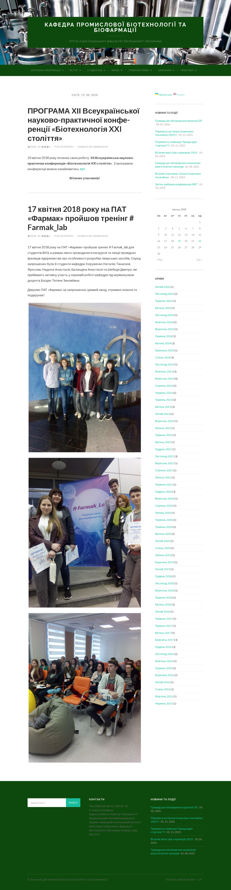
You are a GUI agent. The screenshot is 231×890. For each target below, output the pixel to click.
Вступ (74, 70)
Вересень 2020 (164, 498)
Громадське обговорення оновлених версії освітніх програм (178, 164)
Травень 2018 (163, 597)
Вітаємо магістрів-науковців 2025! (176, 152)
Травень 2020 (163, 526)
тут (82, 169)
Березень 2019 (164, 562)
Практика (187, 70)
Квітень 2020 (163, 533)
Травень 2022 (163, 435)
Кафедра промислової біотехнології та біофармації (116, 27)
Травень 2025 (163, 300)
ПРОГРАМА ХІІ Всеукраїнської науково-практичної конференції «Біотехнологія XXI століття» (84, 124)
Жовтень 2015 (164, 696)
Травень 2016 (163, 668)
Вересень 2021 (164, 463)
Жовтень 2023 (164, 371)
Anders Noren (186, 879)
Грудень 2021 (163, 449)
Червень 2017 (163, 618)
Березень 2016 (164, 675)
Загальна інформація (46, 70)
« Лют (160, 259)
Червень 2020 (163, 519)
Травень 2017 (163, 625)
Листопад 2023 (164, 364)
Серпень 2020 (164, 505)
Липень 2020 (163, 512)
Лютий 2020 (162, 540)
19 (179, 241)
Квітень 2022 (163, 442)
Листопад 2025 (164, 293)
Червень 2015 (163, 703)
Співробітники (139, 70)
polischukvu (64, 146)
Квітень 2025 (163, 308)
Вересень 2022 (164, 421)
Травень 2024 (163, 336)
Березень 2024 (164, 350)
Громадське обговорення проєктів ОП (178, 120)
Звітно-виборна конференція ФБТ (176, 184)
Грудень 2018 (163, 576)
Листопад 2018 (164, 583)
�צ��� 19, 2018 (39, 146)
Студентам (94, 70)
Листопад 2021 (164, 456)
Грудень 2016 (163, 646)
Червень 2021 (163, 484)
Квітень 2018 (163, 604)
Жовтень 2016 (164, 661)
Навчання (164, 70)
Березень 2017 (164, 639)
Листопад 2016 (164, 654)
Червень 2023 (163, 392)
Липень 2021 (163, 477)
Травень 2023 (163, 399)
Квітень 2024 (163, 343)
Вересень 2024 (164, 329)
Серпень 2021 (164, 470)
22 (200, 241)
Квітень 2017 (163, 632)
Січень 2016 (162, 689)
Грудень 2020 (163, 491)
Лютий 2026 (162, 286)
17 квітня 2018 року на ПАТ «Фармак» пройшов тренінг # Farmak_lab (81, 218)
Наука (115, 70)
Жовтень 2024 (164, 322)
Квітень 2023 (163, 406)
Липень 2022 (163, 428)
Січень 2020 (162, 548)
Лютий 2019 (162, 569)
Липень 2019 (163, 555)
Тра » (199, 259)
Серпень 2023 (164, 385)
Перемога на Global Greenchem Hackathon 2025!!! (174, 133)
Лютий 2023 (162, 413)
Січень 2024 (162, 357)
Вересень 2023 (164, 378)
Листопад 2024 (164, 315)
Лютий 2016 (162, 682)
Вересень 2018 (164, 590)
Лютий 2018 (162, 611)
